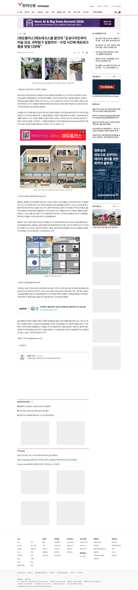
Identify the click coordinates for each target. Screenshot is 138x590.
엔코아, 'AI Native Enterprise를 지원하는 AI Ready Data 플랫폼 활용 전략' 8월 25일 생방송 (106, 118)
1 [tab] (118, 33)
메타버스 (20, 202)
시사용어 (69, 549)
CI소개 (114, 552)
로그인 (113, 6)
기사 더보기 (39, 356)
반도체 (27, 12)
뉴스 (18, 539)
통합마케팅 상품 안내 (100, 549)
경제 (52, 12)
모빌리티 (40, 12)
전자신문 (114, 542)
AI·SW (19, 12)
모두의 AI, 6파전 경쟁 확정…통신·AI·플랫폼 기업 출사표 (107, 53)
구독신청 (105, 6)
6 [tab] (116, 76)
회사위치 (114, 555)
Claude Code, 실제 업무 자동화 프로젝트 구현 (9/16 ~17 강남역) (38, 464)
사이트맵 (80, 573)
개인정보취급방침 (99, 555)
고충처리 (96, 559)
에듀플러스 (23, 345)
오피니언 (86, 12)
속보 (18, 542)
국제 (32, 552)
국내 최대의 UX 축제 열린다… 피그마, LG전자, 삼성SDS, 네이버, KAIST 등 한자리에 (106, 131)
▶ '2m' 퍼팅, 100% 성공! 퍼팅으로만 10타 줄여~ (33, 411)
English (92, 6)
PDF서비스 (70, 552)
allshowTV (70, 545)
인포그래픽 (57, 555)
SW (24, 34)
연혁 (113, 549)
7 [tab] (118, 76)
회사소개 (27, 579)
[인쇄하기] (87, 52)
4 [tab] (112, 76)
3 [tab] (110, 76)
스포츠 (32, 559)
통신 (47, 12)
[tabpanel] (106, 53)
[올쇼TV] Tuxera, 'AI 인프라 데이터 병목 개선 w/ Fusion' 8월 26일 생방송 (106, 110)
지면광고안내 (97, 542)
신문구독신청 (84, 542)
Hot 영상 (56, 549)
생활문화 (45, 552)
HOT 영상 (96, 206)
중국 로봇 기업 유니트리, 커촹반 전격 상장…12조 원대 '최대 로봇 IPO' (107, 40)
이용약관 (96, 552)
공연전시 (45, 549)
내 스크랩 (82, 556)
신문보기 (99, 6)
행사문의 (96, 545)
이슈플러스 (57, 542)
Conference (70, 542)
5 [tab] (114, 76)
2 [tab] (120, 33)
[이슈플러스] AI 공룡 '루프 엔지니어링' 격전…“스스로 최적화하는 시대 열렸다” (107, 67)
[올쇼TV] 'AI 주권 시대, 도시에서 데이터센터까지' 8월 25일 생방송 (106, 123)
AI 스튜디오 (57, 545)
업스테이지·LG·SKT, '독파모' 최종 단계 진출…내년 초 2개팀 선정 (107, 46)
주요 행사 (96, 77)
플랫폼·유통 (61, 12)
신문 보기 (82, 545)
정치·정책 (76, 12)
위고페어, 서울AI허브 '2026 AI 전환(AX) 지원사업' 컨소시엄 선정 (63, 307)
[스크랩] (79, 53)
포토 (43, 545)
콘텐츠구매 (83, 549)
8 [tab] (120, 76)
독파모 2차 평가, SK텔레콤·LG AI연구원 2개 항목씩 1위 (107, 60)
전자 (33, 12)
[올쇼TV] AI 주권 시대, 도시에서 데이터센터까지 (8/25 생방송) (37, 455)
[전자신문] (33, 4)
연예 (43, 542)
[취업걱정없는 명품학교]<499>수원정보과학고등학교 (44, 358)
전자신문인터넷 (116, 545)
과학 (69, 12)
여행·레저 (45, 555)
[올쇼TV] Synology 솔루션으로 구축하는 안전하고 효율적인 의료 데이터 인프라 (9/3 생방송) (47, 460)
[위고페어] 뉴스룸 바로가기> (48, 310)
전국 (32, 555)
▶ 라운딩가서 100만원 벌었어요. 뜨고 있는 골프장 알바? (35, 415)
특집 (32, 562)
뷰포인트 (56, 552)
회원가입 (118, 6)
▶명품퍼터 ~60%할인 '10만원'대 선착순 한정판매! (34, 406)
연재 (32, 565)
